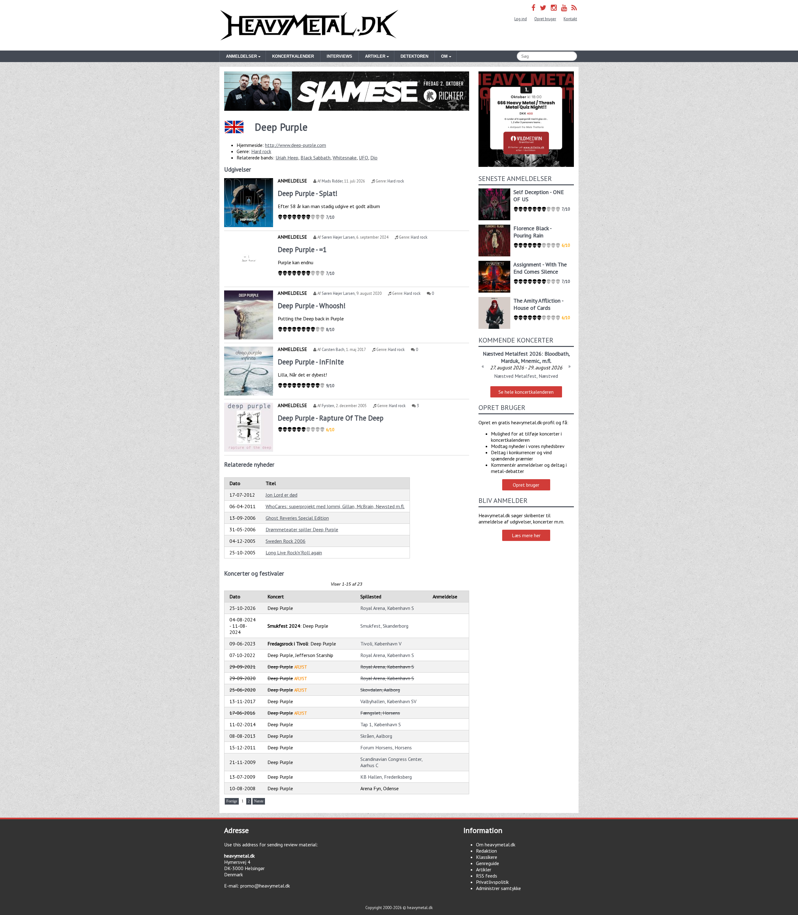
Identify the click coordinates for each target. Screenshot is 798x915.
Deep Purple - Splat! (308, 193)
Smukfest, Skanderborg (384, 626)
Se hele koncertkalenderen (526, 392)
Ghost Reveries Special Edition (297, 518)
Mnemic (530, 360)
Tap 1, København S (380, 724)
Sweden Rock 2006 (285, 541)
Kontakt (570, 19)
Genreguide (487, 863)
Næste (258, 801)
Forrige (231, 801)
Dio (373, 157)
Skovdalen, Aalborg (380, 690)
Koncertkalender (293, 56)
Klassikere (486, 857)
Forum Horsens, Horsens (386, 747)
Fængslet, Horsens (380, 713)
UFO (363, 157)
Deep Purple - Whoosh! (312, 305)
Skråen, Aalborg (376, 736)
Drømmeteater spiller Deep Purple (302, 529)
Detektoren (414, 56)
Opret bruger (545, 19)
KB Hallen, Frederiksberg (386, 777)
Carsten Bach (333, 349)
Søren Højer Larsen (338, 237)
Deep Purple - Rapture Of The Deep (330, 417)
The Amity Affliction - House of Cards (538, 304)
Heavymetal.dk (309, 25)
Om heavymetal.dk (495, 844)
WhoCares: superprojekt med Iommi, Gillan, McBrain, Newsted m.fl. (335, 506)
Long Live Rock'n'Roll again (294, 552)
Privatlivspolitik (492, 882)
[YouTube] (564, 7)
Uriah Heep (287, 157)
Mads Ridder (332, 181)
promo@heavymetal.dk (265, 886)
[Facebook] (533, 7)
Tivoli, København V (380, 643)
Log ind (520, 19)
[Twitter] (543, 7)
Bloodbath (557, 353)
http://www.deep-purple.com (295, 145)
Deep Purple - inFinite (311, 361)
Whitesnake (345, 157)
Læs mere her (526, 535)
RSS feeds (486, 876)
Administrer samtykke (498, 888)
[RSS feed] (574, 7)
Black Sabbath (315, 157)
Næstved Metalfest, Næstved (526, 376)
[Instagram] (554, 7)
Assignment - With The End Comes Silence (540, 268)
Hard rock (261, 151)
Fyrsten (328, 405)
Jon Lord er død (281, 495)
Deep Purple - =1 (302, 249)
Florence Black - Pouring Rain (532, 232)
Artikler (483, 869)
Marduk (509, 360)
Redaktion (486, 851)
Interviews (339, 56)
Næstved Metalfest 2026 (512, 353)
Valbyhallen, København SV (388, 701)
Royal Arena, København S (387, 608)
